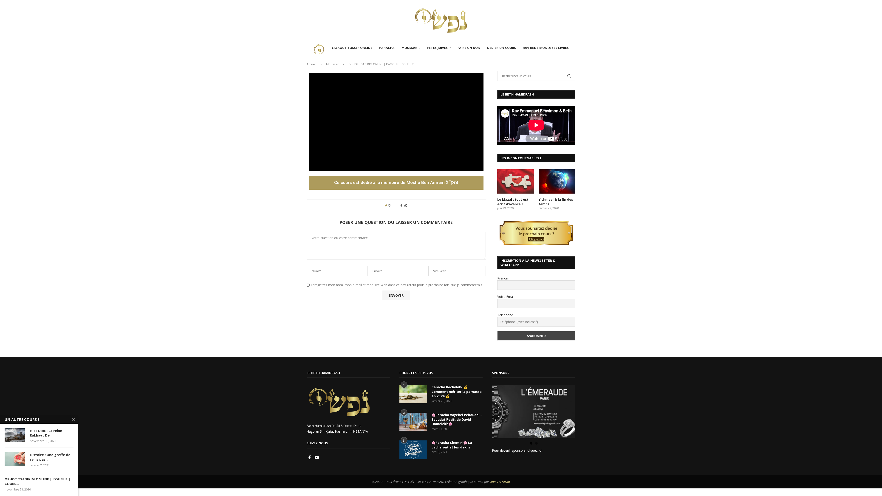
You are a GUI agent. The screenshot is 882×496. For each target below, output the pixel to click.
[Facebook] (310, 458)
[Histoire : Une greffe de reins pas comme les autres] (15, 459)
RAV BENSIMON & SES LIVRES (546, 47)
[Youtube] (316, 458)
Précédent (484, 410)
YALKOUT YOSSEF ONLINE (352, 47)
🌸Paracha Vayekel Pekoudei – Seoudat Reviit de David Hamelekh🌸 (457, 419)
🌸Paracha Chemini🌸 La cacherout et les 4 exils (452, 444)
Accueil (311, 64)
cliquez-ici (534, 450)
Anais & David (500, 481)
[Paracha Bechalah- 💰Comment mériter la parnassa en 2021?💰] (413, 394)
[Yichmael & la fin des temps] (557, 181)
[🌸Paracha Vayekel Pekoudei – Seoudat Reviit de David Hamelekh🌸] (413, 422)
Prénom (503, 278)
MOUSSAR (409, 47)
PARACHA (387, 47)
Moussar (332, 64)
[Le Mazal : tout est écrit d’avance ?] (515, 181)
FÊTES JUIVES (437, 47)
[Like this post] (392, 205)
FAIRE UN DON (469, 47)
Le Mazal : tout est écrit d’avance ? (513, 201)
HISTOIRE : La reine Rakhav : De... (46, 432)
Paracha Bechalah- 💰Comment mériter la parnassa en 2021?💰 (457, 391)
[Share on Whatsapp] (405, 205)
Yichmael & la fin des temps (556, 201)
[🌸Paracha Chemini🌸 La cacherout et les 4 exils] (413, 449)
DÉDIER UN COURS (501, 47)
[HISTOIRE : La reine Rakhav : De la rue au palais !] (15, 435)
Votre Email (505, 296)
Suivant (583, 410)
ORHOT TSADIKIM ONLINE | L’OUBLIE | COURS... (37, 481)
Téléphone (505, 315)
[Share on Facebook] (401, 205)
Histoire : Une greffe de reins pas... (50, 457)
